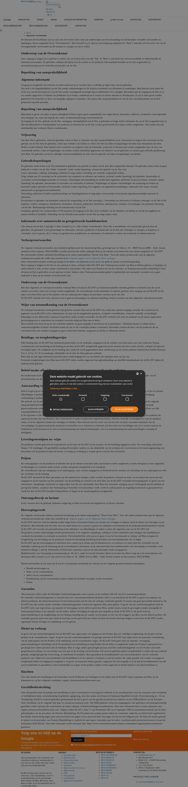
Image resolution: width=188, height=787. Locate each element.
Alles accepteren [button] (124, 409)
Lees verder (128, 384)
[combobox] (137, 373)
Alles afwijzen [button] (96, 409)
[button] (94, 388)
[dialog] (94, 393)
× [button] (141, 373)
